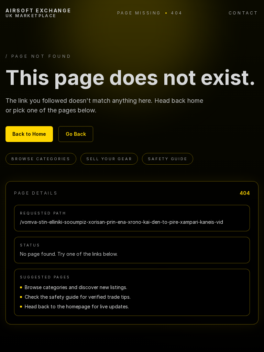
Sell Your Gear (109, 158)
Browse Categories (40, 158)
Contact (243, 12)
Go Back (76, 134)
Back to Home (29, 134)
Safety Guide (167, 158)
